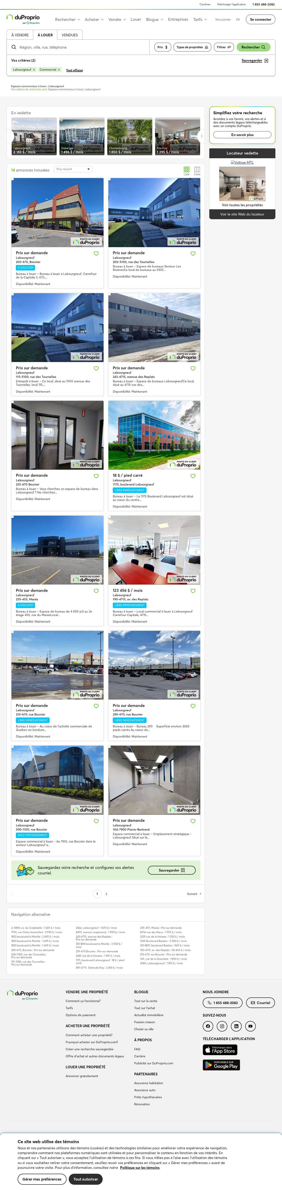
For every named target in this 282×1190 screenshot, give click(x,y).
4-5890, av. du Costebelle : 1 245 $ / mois (35, 927)
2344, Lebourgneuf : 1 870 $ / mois (96, 927)
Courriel (263, 1003)
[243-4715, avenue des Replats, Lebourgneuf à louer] (154, 327)
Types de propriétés (190, 47)
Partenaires (146, 1074)
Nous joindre (223, 19)
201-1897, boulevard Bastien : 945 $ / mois (164, 945)
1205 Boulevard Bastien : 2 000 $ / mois (163, 941)
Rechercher (250, 47)
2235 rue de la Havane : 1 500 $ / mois (162, 936)
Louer (136, 19)
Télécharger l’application (231, 4)
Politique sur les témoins (140, 1167)
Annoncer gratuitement (82, 1076)
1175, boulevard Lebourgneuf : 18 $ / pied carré (100, 961)
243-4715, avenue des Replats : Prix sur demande (94, 938)
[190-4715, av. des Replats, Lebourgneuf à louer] (154, 550)
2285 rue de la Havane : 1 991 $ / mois (98, 955)
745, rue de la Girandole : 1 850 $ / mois (163, 958)
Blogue (141, 992)
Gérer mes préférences (42, 1179)
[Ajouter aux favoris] (96, 253)
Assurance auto (144, 1090)
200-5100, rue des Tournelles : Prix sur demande (29, 956)
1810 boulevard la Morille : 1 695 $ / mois (35, 941)
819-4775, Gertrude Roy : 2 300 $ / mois (99, 967)
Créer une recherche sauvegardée (89, 1049)
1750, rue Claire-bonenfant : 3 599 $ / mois (36, 932)
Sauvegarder (169, 870)
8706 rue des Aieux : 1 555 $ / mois (161, 932)
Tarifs (69, 1008)
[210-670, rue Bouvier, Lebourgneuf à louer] (57, 665)
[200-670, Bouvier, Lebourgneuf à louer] (57, 212)
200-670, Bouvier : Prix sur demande (32, 950)
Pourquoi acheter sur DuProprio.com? (92, 1042)
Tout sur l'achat (144, 1008)
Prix (160, 47)
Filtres (221, 47)
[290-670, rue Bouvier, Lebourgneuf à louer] (154, 665)
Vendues (70, 35)
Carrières (205, 4)
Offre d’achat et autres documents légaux (95, 1056)
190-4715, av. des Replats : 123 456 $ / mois (165, 950)
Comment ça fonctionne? (83, 1001)
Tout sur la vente (145, 1001)
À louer (45, 35)
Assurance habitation (148, 1083)
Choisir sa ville (144, 1029)
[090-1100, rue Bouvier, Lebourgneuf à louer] (57, 780)
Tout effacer (74, 70)
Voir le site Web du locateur (242, 214)
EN (238, 19)
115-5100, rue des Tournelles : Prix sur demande (28, 963)
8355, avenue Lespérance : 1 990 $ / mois (100, 932)
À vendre (20, 35)
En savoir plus (242, 134)
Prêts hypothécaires (148, 1097)
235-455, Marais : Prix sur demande (161, 927)
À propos (143, 1040)
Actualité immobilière (148, 1015)
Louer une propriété (86, 1067)
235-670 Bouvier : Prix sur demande (97, 951)
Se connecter (260, 19)
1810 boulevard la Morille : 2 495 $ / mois (35, 936)
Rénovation (142, 1104)
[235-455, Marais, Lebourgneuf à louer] (57, 550)
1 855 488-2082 (263, 4)
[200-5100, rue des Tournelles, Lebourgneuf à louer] (154, 212)
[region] (141, 1161)
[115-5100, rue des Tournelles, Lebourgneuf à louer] (57, 327)
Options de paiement (81, 1015)
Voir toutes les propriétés (242, 205)
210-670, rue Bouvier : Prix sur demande (163, 954)
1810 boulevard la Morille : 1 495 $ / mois (35, 945)
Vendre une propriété (87, 992)
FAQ (137, 1049)
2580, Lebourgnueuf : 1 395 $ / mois (161, 963)
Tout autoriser (86, 1179)
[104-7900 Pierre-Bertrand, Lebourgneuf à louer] (154, 780)
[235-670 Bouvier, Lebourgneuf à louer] (57, 435)
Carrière (139, 1056)
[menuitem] (98, 1004)
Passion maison (144, 1022)
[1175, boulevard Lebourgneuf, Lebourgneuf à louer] (154, 435)
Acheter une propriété (88, 1026)
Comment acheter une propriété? (89, 1035)
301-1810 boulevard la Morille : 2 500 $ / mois (99, 945)
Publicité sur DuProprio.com (153, 1063)
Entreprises (178, 19)
